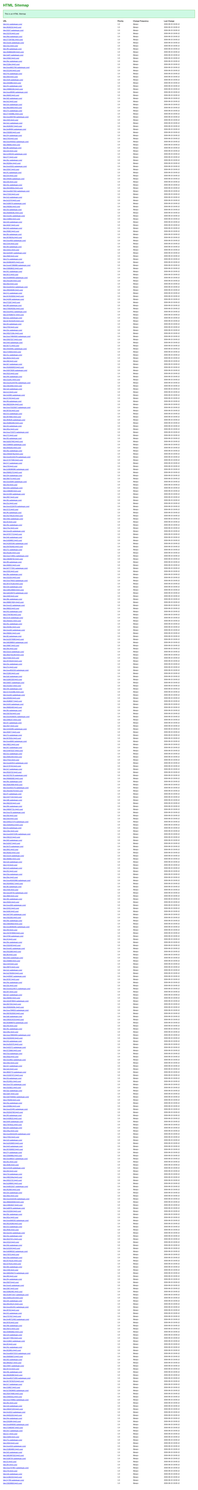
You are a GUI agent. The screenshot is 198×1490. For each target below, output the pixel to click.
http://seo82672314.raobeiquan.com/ (16, 1353)
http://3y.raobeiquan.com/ (12, 135)
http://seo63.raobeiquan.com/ (14, 695)
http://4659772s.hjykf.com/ (13, 809)
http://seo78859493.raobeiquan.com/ (16, 1035)
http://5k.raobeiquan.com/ (12, 1214)
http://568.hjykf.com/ (10, 256)
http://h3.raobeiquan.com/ (12, 611)
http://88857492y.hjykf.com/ (13, 602)
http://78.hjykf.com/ (10, 466)
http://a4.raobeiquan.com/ (12, 389)
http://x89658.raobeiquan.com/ (14, 444)
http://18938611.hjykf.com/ (13, 268)
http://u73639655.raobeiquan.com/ (16, 1390)
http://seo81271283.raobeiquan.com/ (16, 1378)
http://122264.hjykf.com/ (12, 1211)
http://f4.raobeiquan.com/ (12, 1115)
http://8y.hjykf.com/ (10, 1465)
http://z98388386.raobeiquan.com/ (16, 469)
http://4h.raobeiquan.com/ (12, 376)
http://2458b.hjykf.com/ (11, 1106)
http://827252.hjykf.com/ (12, 1004)
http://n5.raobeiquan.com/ (12, 228)
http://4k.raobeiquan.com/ (12, 1372)
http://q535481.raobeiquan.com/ (15, 349)
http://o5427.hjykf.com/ (11, 843)
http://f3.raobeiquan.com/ (12, 438)
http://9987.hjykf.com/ (11, 645)
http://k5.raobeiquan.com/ (12, 1359)
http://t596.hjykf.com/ (11, 1165)
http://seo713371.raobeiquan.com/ (16, 432)
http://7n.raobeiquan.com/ (12, 111)
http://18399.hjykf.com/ (11, 132)
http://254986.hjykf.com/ (12, 83)
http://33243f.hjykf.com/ (12, 945)
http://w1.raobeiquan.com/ (12, 123)
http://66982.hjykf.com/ (11, 859)
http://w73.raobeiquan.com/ (13, 846)
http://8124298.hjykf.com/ (12, 1223)
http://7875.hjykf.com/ (11, 1254)
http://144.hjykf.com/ (10, 244)
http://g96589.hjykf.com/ (12, 491)
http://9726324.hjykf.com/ (12, 661)
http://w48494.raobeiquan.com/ (14, 129)
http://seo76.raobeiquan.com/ (14, 812)
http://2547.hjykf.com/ (11, 169)
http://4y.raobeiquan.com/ (12, 86)
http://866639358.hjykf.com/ (13, 1202)
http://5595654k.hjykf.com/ (13, 213)
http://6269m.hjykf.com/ (12, 163)
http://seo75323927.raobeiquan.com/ (16, 407)
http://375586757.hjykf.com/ (13, 315)
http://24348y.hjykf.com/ (12, 1421)
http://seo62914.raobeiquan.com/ (15, 763)
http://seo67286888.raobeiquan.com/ (16, 265)
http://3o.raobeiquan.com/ (12, 1236)
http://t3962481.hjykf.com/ (12, 1291)
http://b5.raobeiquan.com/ (12, 1267)
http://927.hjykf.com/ (10, 726)
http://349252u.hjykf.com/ (12, 1397)
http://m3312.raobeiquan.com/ (14, 1412)
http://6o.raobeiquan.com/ (12, 451)
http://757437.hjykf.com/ (12, 1316)
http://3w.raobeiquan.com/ (12, 1257)
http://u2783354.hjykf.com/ (13, 973)
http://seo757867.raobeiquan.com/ (16, 1468)
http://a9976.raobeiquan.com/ (14, 1208)
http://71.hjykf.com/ (10, 435)
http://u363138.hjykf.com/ (12, 679)
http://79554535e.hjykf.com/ (13, 308)
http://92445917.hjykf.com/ (13, 883)
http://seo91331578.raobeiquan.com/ (16, 457)
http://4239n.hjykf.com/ (11, 627)
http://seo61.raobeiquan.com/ (14, 948)
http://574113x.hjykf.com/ (12, 1261)
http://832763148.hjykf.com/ (13, 655)
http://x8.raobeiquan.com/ (12, 587)
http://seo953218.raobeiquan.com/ (16, 670)
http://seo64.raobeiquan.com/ (14, 630)
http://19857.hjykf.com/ (11, 1387)
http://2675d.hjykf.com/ (11, 713)
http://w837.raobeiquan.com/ (13, 682)
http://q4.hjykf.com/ (10, 151)
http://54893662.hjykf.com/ (13, 1332)
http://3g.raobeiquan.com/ (12, 475)
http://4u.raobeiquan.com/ (12, 1103)
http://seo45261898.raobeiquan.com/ (16, 880)
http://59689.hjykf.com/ (11, 961)
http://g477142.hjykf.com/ (12, 797)
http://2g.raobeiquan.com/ (12, 1128)
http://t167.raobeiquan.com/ (13, 30)
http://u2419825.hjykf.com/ (13, 1143)
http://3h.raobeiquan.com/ (12, 689)
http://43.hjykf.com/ (10, 485)
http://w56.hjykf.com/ (11, 911)
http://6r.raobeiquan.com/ (12, 710)
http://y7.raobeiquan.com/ (12, 463)
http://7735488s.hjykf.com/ (13, 114)
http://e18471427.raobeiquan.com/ (16, 1295)
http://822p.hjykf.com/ (11, 358)
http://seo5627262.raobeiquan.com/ (16, 191)
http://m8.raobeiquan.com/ (13, 342)
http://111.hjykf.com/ (10, 46)
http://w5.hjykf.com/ (10, 1069)
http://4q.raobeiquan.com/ (12, 1418)
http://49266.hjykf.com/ (11, 206)
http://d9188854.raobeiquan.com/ (15, 642)
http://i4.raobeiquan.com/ (12, 324)
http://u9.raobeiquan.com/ (12, 862)
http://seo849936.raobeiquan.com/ (16, 1424)
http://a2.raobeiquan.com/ (12, 1091)
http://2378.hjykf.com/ (11, 33)
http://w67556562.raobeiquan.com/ (16, 1097)
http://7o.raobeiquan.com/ (12, 259)
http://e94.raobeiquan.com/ (13, 1121)
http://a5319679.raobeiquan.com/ (15, 593)
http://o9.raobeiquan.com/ (12, 1406)
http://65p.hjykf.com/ (10, 1196)
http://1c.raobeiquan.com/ (12, 355)
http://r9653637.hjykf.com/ (13, 1205)
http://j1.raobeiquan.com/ (12, 172)
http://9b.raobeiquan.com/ (12, 1325)
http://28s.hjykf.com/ (10, 1032)
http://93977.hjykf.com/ (11, 732)
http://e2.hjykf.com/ (10, 101)
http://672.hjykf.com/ (10, 274)
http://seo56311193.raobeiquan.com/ (16, 1134)
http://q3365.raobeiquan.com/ (14, 395)
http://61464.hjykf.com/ (11, 1189)
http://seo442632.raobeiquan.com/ (16, 142)
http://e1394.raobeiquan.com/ (14, 494)
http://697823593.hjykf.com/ (13, 1013)
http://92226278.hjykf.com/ (13, 791)
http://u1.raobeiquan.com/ (12, 318)
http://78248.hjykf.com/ (11, 1100)
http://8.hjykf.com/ (9, 1344)
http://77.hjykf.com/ (10, 157)
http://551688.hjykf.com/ (12, 951)
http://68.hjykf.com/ (10, 361)
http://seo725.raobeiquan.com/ (14, 1084)
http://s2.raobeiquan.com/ (12, 754)
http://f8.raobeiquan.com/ (12, 562)
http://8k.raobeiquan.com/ (12, 599)
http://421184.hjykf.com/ (12, 281)
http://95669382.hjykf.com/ (13, 778)
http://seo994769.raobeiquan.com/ (16, 117)
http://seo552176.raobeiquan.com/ (16, 788)
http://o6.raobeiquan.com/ (12, 1474)
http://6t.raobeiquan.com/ (12, 500)
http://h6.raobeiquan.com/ (12, 1245)
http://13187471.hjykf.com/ (13, 1075)
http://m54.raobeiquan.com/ (13, 704)
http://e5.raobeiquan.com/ (12, 1452)
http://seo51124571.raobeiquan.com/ (16, 989)
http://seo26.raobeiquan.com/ (14, 531)
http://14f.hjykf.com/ (10, 964)
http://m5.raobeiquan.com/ (13, 488)
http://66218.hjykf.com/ (11, 803)
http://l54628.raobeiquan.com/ (14, 420)
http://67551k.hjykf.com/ (12, 738)
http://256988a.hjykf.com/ (12, 1155)
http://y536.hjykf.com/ (11, 658)
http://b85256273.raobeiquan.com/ (16, 1273)
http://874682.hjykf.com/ (12, 417)
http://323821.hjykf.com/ (12, 1087)
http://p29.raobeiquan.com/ (13, 80)
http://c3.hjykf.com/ (10, 392)
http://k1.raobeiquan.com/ (12, 271)
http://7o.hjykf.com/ (10, 667)
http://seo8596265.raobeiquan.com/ (16, 927)
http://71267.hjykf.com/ (11, 302)
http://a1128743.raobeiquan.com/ (15, 893)
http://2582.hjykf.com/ (11, 58)
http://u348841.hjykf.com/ (12, 1183)
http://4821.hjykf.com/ (11, 744)
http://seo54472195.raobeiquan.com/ (16, 834)
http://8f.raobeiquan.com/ (12, 305)
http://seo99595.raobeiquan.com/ (15, 92)
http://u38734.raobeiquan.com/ (14, 1458)
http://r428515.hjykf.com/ (12, 1118)
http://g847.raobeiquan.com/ (13, 1366)
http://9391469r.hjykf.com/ (12, 784)
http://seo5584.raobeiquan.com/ (15, 482)
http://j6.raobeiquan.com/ (12, 512)
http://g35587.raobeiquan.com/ (14, 976)
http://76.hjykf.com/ (10, 1471)
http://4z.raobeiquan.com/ (12, 1347)
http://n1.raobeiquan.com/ (12, 24)
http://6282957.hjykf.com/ (12, 126)
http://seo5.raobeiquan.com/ (13, 1285)
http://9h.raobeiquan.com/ (12, 806)
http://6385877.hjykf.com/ (12, 701)
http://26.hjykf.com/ (10, 182)
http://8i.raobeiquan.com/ (12, 401)
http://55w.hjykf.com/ (10, 1057)
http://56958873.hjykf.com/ (13, 1356)
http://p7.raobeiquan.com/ (12, 1066)
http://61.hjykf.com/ (10, 1162)
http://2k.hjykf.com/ (10, 985)
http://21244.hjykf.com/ (11, 70)
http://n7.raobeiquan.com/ (12, 769)
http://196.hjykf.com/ (10, 1270)
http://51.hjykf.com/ (10, 871)
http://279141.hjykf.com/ (12, 1264)
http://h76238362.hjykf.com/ (13, 296)
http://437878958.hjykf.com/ (13, 933)
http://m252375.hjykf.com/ (12, 1044)
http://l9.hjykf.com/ (10, 955)
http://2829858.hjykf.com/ (12, 1483)
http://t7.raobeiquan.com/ (12, 723)
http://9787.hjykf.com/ (11, 979)
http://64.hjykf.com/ (10, 1171)
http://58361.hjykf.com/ (11, 633)
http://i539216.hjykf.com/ (12, 27)
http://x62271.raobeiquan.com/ (14, 1047)
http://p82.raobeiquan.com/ (13, 519)
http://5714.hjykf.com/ (11, 1369)
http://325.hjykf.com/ (10, 120)
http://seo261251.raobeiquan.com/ (16, 1307)
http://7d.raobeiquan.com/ (12, 1174)
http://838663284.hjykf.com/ (13, 52)
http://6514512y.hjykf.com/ (13, 1304)
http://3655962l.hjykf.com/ (12, 924)
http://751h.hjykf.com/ (11, 760)
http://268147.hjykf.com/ (12, 720)
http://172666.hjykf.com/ (12, 1050)
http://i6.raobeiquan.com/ (12, 887)
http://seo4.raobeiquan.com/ (13, 856)
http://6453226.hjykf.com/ (12, 1415)
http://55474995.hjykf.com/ (13, 1393)
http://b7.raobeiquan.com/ (12, 364)
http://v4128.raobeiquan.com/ (14, 1168)
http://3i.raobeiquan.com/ (12, 1078)
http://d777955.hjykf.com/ (12, 1338)
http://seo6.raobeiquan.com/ (13, 43)
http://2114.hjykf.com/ (11, 1242)
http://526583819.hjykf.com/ (13, 367)
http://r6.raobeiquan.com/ (12, 1041)
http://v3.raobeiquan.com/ (12, 414)
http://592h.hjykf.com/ (11, 902)
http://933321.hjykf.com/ (12, 621)
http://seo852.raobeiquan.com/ (14, 1060)
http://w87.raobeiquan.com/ (13, 55)
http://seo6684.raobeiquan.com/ (15, 741)
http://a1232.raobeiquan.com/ (14, 1233)
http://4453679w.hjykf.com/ (13, 454)
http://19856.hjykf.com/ (11, 219)
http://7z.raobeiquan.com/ (12, 550)
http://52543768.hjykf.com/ (13, 1112)
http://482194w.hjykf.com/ (12, 1177)
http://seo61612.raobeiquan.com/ (15, 287)
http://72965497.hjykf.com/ (13, 1427)
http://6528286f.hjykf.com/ (12, 1375)
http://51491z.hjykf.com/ (12, 1081)
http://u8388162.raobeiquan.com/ (15, 1251)
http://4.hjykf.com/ (9, 939)
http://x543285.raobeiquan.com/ (15, 729)
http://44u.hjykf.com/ (10, 1131)
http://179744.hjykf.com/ (12, 766)
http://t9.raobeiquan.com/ (12, 247)
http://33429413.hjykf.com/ (13, 825)
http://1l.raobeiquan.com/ (12, 828)
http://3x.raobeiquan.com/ (12, 185)
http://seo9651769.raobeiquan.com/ (16, 67)
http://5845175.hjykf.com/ (12, 472)
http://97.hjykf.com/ (10, 992)
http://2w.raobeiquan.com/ (12, 874)
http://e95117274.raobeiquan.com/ (15, 822)
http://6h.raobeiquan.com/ (12, 899)
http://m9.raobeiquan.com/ (13, 1146)
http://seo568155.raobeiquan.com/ (16, 1220)
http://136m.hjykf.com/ (11, 64)
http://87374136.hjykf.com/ (13, 584)
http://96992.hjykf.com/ (11, 145)
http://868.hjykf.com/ (10, 896)
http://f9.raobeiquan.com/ (12, 49)
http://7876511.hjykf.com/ (12, 1125)
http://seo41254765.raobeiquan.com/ (16, 383)
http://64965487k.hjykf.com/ (13, 262)
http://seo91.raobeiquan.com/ (14, 216)
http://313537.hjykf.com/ (12, 686)
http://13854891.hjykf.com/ (13, 1449)
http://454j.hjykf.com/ (11, 1443)
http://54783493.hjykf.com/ (13, 546)
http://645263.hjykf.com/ (12, 448)
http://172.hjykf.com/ (10, 509)
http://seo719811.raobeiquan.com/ (15, 556)
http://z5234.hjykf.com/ (11, 1248)
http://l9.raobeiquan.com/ (12, 148)
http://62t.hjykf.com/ (10, 284)
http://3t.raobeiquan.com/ (12, 210)
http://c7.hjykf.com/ (10, 1434)
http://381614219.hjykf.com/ (13, 1019)
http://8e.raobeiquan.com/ (12, 574)
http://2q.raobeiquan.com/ (12, 1193)
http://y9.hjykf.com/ (10, 865)
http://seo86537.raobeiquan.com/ (15, 1159)
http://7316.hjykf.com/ (11, 194)
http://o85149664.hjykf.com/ (13, 590)
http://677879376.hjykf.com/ (13, 1381)
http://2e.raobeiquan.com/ (12, 330)
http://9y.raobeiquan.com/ (12, 1279)
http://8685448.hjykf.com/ (12, 707)
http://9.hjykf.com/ (9, 522)
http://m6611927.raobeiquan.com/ (15, 1186)
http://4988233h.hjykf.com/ (13, 89)
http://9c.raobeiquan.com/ (12, 1029)
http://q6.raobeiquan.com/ (12, 537)
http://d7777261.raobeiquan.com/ (15, 568)
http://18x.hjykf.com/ (10, 831)
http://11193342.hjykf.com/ (13, 1038)
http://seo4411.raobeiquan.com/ (15, 312)
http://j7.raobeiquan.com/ (12, 794)
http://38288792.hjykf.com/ (13, 559)
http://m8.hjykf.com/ (10, 819)
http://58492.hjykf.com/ (11, 998)
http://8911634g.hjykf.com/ (13, 404)
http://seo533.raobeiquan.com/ (14, 1446)
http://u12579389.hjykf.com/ (13, 639)
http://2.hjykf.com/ (9, 1461)
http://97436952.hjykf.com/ (13, 1149)
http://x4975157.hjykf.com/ (13, 750)
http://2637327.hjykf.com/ (12, 339)
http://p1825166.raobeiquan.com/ (15, 543)
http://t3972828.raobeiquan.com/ (15, 370)
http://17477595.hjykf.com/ (13, 460)
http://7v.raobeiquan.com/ (12, 735)
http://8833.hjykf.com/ (11, 608)
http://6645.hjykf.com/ (11, 95)
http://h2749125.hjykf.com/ (13, 516)
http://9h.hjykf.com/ (10, 648)
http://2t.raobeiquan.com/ (12, 426)
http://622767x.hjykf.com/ (12, 1239)
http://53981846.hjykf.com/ (13, 423)
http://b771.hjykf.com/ (11, 346)
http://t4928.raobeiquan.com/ (13, 179)
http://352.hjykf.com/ (10, 1063)
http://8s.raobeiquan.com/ (12, 781)
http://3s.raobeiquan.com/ (12, 664)
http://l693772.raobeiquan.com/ (14, 1072)
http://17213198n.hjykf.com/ (13, 692)
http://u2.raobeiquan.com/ (12, 970)
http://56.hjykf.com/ (10, 815)
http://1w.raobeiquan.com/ (12, 1053)
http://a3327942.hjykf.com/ (13, 441)
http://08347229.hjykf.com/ (13, 1409)
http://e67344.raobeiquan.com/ (14, 914)
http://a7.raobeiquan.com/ (12, 995)
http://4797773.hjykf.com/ (12, 534)
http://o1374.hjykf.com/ (11, 200)
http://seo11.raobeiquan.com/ (14, 605)
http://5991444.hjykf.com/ (12, 757)
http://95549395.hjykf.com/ (13, 290)
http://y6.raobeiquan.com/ (12, 73)
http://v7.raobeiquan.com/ (12, 1384)
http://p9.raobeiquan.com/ (12, 222)
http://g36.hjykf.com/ (10, 890)
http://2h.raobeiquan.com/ (12, 1301)
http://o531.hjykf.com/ (11, 250)
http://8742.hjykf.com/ (11, 1310)
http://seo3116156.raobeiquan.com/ (16, 1199)
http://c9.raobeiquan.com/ (12, 868)
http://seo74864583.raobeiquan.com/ (16, 336)
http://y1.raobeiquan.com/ (12, 293)
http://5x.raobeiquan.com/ (12, 624)
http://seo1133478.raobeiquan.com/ (16, 506)
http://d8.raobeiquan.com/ (12, 800)
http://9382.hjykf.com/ (11, 231)
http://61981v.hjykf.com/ (12, 1350)
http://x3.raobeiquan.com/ (12, 1227)
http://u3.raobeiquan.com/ (12, 197)
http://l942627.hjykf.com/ (12, 1363)
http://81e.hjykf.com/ (10, 429)
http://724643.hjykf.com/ (12, 352)
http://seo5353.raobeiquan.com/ (15, 166)
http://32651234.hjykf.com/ (13, 1298)
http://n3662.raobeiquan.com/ (14, 1341)
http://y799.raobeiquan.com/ (13, 1480)
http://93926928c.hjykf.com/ (13, 1007)
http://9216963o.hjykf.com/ (13, 188)
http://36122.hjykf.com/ (11, 837)
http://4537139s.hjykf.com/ (13, 333)
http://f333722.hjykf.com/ (12, 772)
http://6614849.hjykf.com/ (12, 108)
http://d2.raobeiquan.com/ (12, 98)
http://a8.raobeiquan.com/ (12, 1016)
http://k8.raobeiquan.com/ (12, 840)
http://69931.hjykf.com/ (11, 565)
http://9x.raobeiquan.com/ (12, 525)
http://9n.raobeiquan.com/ (12, 942)
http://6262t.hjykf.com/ (11, 853)
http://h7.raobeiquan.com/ (12, 747)
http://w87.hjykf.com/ (11, 1094)
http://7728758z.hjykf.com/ (13, 39)
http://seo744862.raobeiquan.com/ (16, 1400)
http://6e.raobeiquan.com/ (12, 61)
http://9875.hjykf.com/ (11, 967)
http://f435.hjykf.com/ (11, 1230)
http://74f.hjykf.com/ (10, 138)
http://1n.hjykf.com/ (10, 503)
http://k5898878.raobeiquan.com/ (15, 1023)
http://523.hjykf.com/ (10, 373)
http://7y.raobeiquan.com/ (12, 1152)
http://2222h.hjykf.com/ (11, 577)
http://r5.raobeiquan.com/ (12, 1313)
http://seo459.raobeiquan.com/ (14, 240)
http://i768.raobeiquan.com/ (13, 936)
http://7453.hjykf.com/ (11, 1137)
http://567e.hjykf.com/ (11, 1329)
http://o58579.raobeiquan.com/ (14, 203)
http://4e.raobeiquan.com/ (12, 982)
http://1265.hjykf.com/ (11, 673)
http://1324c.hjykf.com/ (11, 380)
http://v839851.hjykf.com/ (12, 540)
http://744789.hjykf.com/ (12, 614)
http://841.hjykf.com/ (10, 849)
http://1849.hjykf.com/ (11, 1437)
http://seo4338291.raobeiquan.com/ (16, 716)
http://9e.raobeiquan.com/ (12, 921)
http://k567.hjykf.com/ (11, 225)
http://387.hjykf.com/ (10, 1288)
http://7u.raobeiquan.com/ (12, 1440)
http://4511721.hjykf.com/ (12, 1180)
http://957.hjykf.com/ (10, 497)
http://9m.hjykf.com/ (10, 877)
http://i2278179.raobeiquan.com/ (15, 775)
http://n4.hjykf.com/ (10, 176)
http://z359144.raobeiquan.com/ (15, 154)
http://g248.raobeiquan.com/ (13, 299)
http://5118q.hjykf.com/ (11, 553)
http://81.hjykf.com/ (10, 1403)
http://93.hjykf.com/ (10, 930)
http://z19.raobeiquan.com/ (13, 618)
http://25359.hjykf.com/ (11, 698)
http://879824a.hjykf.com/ (12, 237)
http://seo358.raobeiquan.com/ (14, 905)
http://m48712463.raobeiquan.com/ (16, 1319)
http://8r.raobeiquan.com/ (12, 234)
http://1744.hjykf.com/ (11, 398)
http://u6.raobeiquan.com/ (12, 676)
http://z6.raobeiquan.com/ (12, 104)
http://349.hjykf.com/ (10, 596)
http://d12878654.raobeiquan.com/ (16, 1001)
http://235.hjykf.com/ (10, 571)
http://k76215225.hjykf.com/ (13, 321)
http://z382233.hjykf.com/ (12, 1477)
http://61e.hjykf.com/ (10, 1217)
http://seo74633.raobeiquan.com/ (15, 580)
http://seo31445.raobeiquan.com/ (15, 1109)
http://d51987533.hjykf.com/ (13, 1455)
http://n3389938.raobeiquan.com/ (15, 278)
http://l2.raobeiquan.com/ (12, 636)
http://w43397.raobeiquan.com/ (14, 253)
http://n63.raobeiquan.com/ (13, 958)
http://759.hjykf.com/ (10, 327)
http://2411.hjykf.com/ (11, 908)
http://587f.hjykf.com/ (11, 1282)
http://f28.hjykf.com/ (10, 77)
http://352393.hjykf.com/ (12, 917)
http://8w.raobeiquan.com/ (12, 36)
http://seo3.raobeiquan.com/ (13, 652)
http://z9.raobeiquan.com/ (12, 1335)
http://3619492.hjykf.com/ (12, 386)
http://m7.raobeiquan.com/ (13, 1431)
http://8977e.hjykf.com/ (11, 478)
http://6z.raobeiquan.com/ (12, 160)
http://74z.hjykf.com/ (10, 528)
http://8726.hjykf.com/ (11, 410)
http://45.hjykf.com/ (10, 1026)
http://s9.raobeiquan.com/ (12, 1140)
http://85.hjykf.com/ (10, 1276)
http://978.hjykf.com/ (10, 1322)
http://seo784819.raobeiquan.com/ (16, 1010)
